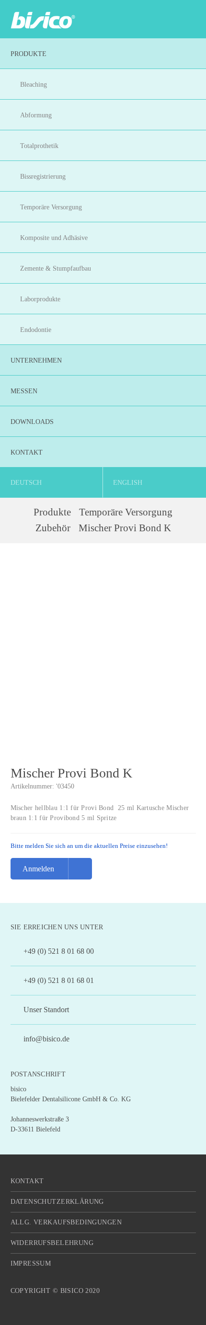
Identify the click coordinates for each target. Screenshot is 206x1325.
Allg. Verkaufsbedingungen (66, 1222)
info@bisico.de (45, 1039)
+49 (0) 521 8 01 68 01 (58, 980)
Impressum (31, 1263)
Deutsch (26, 482)
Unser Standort (45, 1009)
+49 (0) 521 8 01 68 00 (58, 951)
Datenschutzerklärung (57, 1201)
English (127, 482)
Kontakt (27, 1181)
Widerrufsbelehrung (52, 1242)
